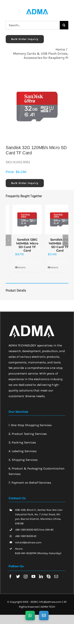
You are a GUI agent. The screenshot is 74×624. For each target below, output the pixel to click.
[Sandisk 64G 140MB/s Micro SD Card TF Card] (53, 219)
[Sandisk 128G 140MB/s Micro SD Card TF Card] (20, 219)
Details (15, 267)
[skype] (48, 573)
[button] (8, 238)
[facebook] (10, 573)
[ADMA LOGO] (37, 10)
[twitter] (18, 573)
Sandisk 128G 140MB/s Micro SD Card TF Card (21, 245)
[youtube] (33, 573)
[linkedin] (41, 573)
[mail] (56, 573)
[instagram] (26, 573)
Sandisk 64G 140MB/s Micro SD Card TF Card (53, 245)
